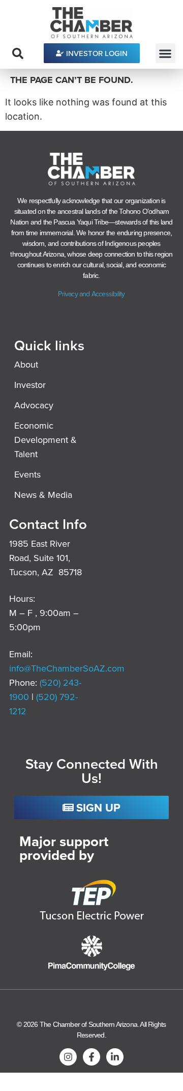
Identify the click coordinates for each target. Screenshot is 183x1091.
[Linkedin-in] (115, 1057)
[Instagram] (68, 1057)
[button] (165, 53)
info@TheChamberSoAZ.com (67, 668)
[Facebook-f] (91, 1057)
